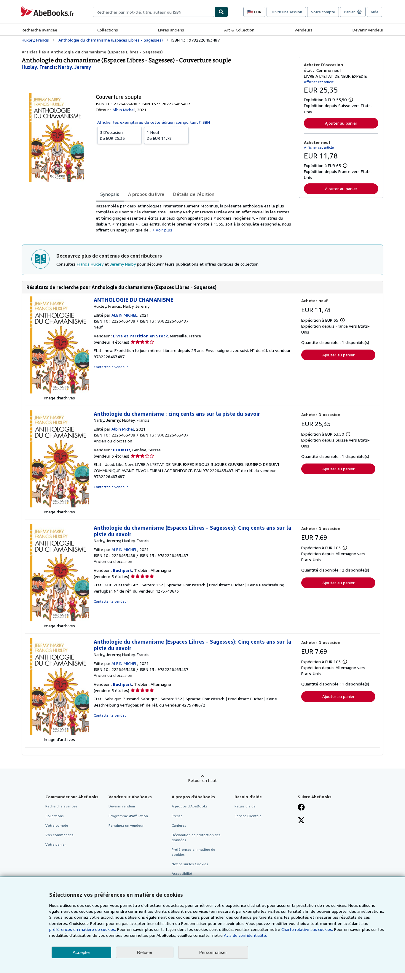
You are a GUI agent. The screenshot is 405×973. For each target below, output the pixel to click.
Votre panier (55, 844)
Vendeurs (303, 29)
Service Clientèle (248, 816)
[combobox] (153, 12)
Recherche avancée (39, 29)
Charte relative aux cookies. (307, 929)
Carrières (179, 825)
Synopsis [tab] (109, 194)
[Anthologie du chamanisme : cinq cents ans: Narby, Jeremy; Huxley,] (59, 505)
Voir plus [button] (164, 229)
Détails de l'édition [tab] (193, 194)
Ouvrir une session (286, 11)
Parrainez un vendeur (126, 825)
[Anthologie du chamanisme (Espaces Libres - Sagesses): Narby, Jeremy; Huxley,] (59, 619)
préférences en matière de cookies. (82, 929)
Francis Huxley (90, 263)
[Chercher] (221, 12)
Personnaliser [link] (213, 952)
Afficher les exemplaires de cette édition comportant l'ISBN (153, 122)
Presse (177, 816)
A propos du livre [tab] (146, 194)
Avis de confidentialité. (245, 935)
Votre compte (323, 11)
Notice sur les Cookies (190, 864)
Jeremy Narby (123, 263)
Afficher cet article (319, 82)
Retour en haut (202, 780)
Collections (107, 29)
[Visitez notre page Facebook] (301, 807)
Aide (374, 11)
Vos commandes (59, 835)
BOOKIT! (121, 449)
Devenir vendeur (368, 29)
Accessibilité (182, 873)
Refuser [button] (144, 952)
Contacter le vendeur (111, 367)
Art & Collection (239, 29)
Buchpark (122, 570)
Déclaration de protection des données (196, 837)
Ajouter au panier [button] (341, 123)
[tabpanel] (195, 218)
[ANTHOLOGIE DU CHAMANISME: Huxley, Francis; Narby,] (59, 391)
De (112, 135)
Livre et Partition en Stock (140, 335)
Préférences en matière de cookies (193, 852)
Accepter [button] (81, 952)
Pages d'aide (245, 806)
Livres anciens (171, 29)
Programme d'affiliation (128, 816)
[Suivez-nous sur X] (301, 820)
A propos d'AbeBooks (190, 806)
